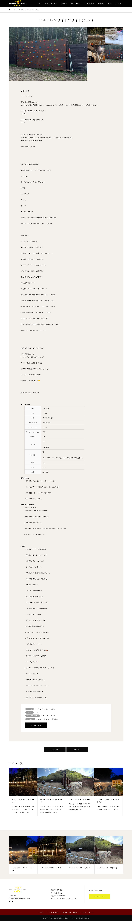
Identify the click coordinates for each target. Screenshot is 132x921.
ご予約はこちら (36, 725)
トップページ (42, 912)
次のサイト (77, 750)
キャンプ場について (51, 3)
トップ (39, 3)
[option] (48, 54)
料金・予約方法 (75, 3)
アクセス (118, 3)
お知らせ (100, 3)
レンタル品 (63, 912)
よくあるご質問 (89, 3)
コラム (109, 3)
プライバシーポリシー (87, 912)
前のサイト (55, 750)
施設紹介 (64, 3)
